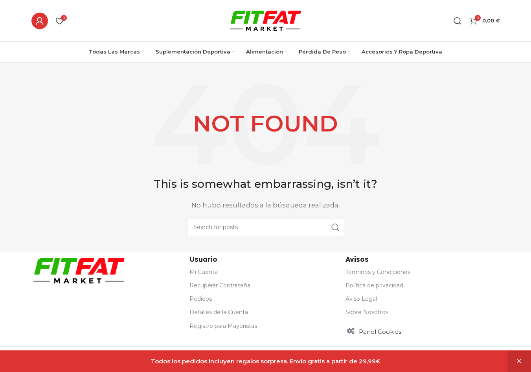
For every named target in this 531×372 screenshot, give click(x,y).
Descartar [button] (519, 361)
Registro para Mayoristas (223, 325)
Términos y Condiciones (377, 272)
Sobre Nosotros (366, 312)
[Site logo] (265, 20)
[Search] (335, 227)
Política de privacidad (374, 285)
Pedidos (200, 298)
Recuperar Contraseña (219, 285)
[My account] (40, 21)
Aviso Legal (361, 298)
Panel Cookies (380, 331)
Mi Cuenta (203, 272)
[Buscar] (457, 21)
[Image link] (79, 270)
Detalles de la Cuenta (218, 312)
